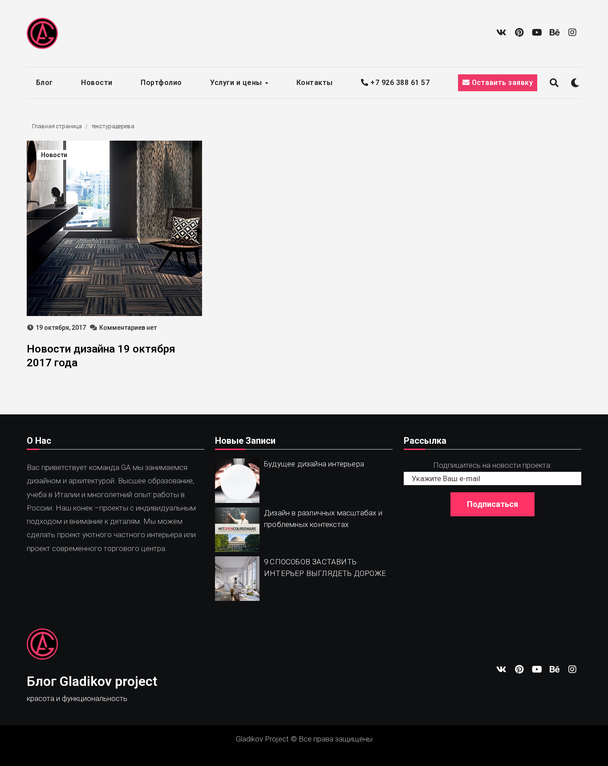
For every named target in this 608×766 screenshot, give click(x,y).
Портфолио (161, 82)
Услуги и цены (237, 82)
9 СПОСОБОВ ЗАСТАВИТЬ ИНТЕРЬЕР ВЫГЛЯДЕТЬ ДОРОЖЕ (325, 567)
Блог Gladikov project (92, 681)
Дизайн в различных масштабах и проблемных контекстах (323, 518)
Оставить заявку (501, 82)
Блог (44, 82)
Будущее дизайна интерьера (314, 463)
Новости (97, 82)
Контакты (314, 82)
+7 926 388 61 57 (399, 82)
